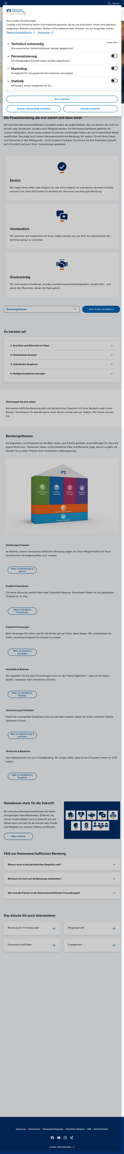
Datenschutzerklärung (19, 32)
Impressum (44, 32)
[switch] (114, 56)
